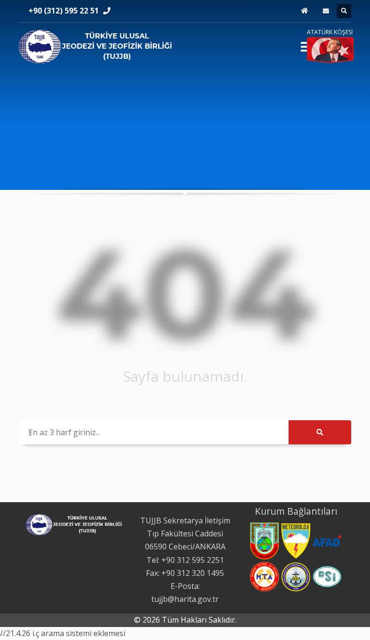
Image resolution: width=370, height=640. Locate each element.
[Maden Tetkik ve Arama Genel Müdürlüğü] (264, 576)
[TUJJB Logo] (96, 45)
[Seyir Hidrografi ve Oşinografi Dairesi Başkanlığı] (295, 576)
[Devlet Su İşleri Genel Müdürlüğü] (327, 576)
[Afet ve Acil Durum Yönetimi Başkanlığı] (327, 541)
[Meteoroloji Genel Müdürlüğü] (295, 541)
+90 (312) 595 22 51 (63, 10)
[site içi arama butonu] (344, 11)
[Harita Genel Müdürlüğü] (264, 541)
